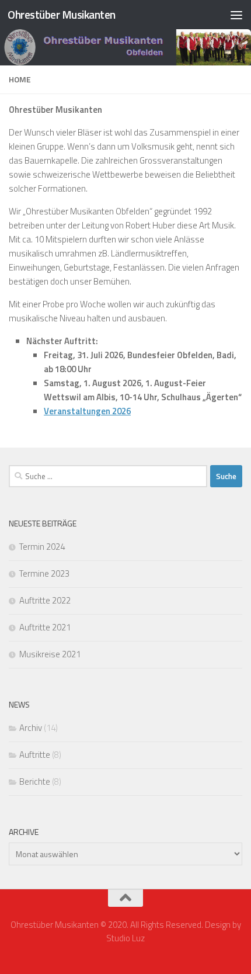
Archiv (30, 727)
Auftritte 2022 (45, 600)
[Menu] (236, 14)
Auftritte (34, 754)
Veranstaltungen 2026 (87, 411)
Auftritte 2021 (45, 627)
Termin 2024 (42, 546)
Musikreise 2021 (50, 654)
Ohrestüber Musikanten (62, 14)
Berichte (34, 781)
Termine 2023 (44, 573)
